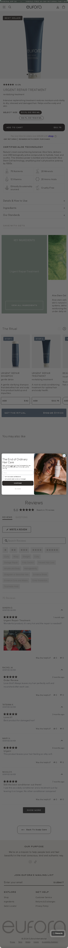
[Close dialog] (64, 455)
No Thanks (18, 488)
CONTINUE (18, 483)
